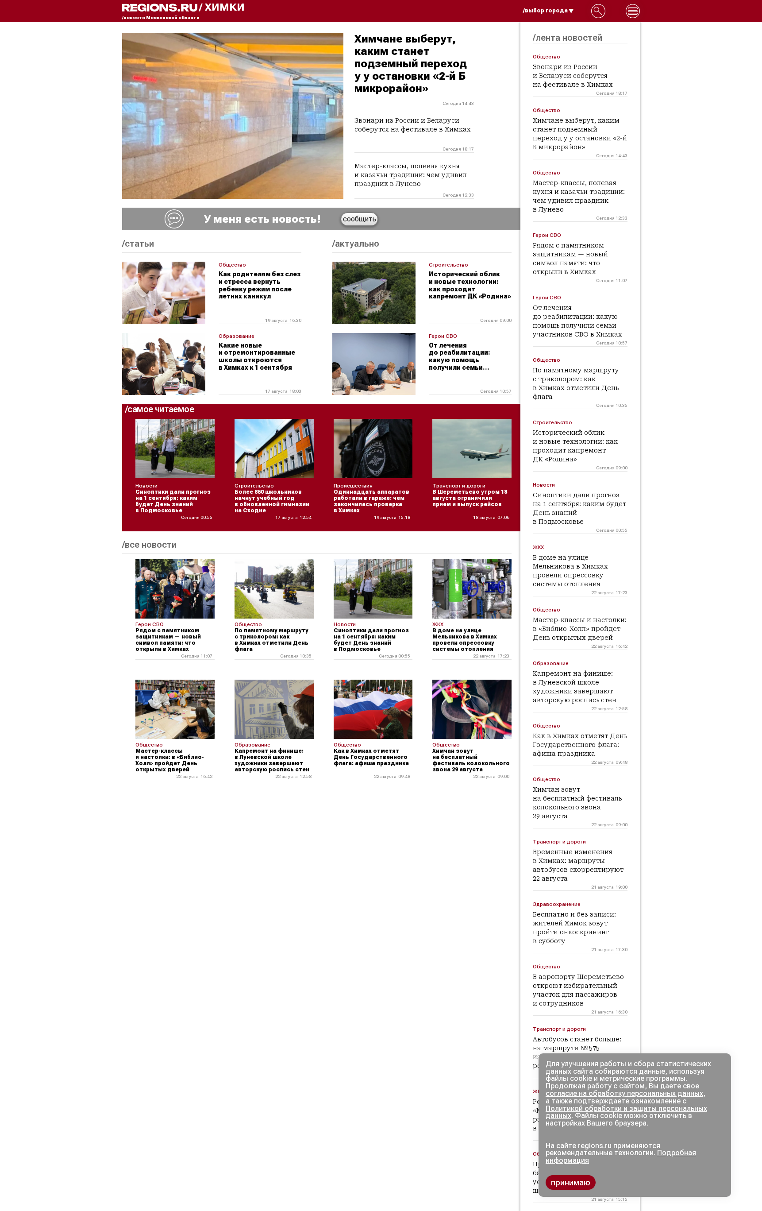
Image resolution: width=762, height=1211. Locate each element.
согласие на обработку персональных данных (624, 1093)
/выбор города (545, 11)
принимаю (570, 1182)
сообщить (359, 219)
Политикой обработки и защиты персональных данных (626, 1112)
